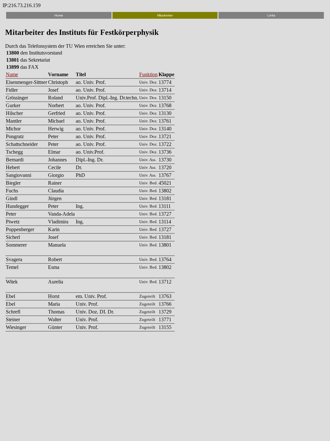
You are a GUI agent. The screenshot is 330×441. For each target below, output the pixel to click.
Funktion (148, 74)
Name (12, 74)
